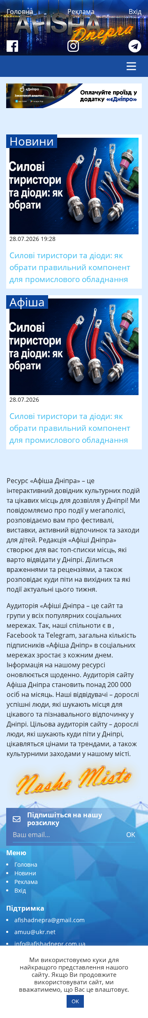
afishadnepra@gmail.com (49, 920)
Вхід (135, 11)
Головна (20, 11)
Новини (25, 873)
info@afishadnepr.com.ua (50, 944)
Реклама (81, 11)
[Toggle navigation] (131, 66)
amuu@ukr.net (35, 932)
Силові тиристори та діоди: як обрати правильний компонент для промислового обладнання (69, 267)
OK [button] (75, 1001)
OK (130, 834)
